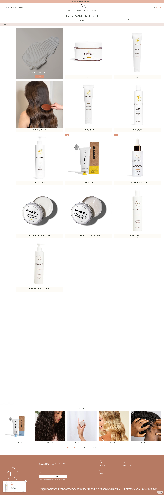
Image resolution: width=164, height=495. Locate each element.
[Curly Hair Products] (50, 426)
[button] (157, 8)
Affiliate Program (127, 468)
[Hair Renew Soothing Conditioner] (39, 263)
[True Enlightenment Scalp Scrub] (88, 51)
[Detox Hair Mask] (137, 51)
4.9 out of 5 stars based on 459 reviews (89, 447)
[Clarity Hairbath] (137, 104)
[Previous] (3, 1)
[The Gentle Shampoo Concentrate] (39, 210)
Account (101, 470)
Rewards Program (127, 465)
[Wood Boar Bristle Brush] (39, 104)
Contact (101, 473)
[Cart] (160, 8)
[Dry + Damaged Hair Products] (82, 426)
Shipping (101, 462)
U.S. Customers (102, 465)
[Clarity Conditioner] (39, 157)
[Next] (160, 1)
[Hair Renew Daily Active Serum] (137, 157)
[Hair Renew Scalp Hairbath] (137, 210)
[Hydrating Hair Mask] (88, 104)
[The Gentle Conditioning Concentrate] (88, 210)
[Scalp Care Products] (146, 426)
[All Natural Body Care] (18, 426)
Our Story (125, 462)
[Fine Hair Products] (114, 426)
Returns (101, 468)
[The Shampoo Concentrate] (88, 157)
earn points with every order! (85, 1)
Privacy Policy (60, 479)
